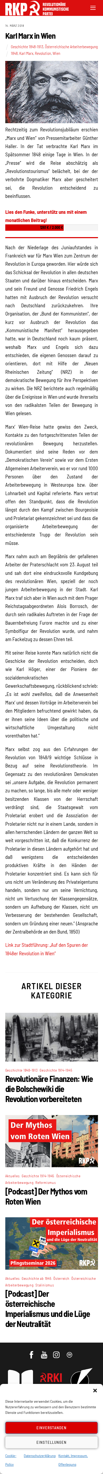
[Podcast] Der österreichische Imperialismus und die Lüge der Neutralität (47, 1308)
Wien (56, 53)
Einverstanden (51, 1427)
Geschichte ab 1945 (37, 1278)
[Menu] (93, 7)
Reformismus (45, 1182)
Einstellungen (51, 1442)
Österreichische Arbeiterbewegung (71, 46)
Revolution (43, 53)
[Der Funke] (34, 13)
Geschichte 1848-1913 (27, 46)
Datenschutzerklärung (40, 1455)
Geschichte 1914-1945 (56, 1070)
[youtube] (44, 1352)
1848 (14, 53)
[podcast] (70, 1352)
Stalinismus (44, 1285)
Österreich (61, 1278)
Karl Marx (26, 53)
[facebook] (32, 1352)
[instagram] (57, 1352)
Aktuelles (12, 1176)
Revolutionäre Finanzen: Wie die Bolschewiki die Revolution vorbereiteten (49, 1088)
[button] (95, 1390)
